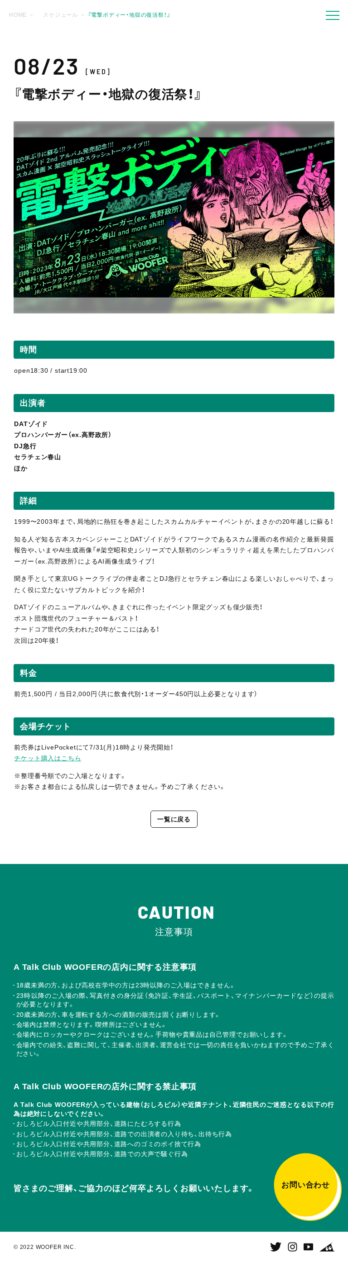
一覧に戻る (174, 819)
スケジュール (60, 15)
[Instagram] (292, 1247)
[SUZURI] (326, 1247)
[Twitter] (275, 1247)
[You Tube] (308, 1247)
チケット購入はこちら (47, 758)
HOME (18, 15)
